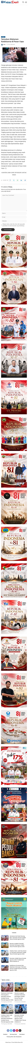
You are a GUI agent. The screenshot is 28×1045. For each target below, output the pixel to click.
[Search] (23, 2)
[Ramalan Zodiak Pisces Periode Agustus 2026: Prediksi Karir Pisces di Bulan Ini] (5, 960)
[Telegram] (25, 180)
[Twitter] (13, 180)
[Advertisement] (14, 19)
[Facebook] (10, 180)
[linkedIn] (21, 180)
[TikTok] (20, 1030)
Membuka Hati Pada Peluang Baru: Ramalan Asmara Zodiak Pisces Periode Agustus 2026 (18, 937)
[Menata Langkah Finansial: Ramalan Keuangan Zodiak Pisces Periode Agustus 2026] (5, 945)
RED (4, 44)
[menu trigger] (26, 2)
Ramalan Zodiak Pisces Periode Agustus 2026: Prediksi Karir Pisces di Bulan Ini (18, 960)
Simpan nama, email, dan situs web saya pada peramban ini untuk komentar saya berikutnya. (14, 225)
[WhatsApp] (17, 180)
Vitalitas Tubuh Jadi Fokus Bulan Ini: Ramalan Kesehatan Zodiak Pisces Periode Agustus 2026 (18, 952)
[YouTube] (17, 1030)
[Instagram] (14, 1030)
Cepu (3, 36)
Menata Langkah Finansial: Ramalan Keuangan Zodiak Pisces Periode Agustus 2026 (17, 945)
